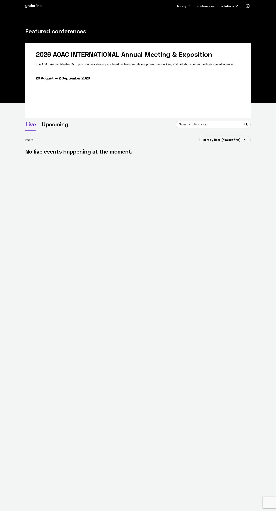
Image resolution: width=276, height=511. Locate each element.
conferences (205, 6)
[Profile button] (248, 6)
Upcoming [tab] (55, 124)
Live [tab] (31, 124)
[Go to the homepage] (33, 6)
